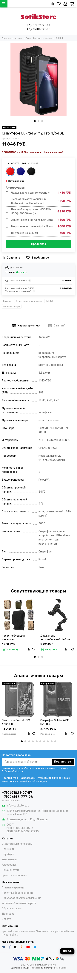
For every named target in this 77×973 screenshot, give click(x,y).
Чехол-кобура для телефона (13, 637)
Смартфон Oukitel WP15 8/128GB (55, 722)
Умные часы (9, 859)
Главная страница (13, 887)
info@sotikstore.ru (18, 805)
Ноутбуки (8, 854)
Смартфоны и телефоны (29, 301)
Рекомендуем (10, 870)
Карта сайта (49, 964)
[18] (31, 171)
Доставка (8, 913)
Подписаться (63, 761)
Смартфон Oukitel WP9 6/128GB (16, 722)
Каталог (7, 301)
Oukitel (49, 301)
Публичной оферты (12, 771)
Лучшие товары (11, 306)
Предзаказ (38, 244)
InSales (63, 967)
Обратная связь (12, 908)
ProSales (35, 967)
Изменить (21, 272)
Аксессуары (9, 864)
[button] (35, 121)
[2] (10, 171)
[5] (20, 171)
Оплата (6, 919)
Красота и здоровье (14, 875)
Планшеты (8, 849)
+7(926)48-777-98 (38, 29)
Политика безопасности (17, 892)
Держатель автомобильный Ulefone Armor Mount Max (55, 637)
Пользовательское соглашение (21, 898)
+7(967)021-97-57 (38, 25)
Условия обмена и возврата (19, 903)
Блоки (70, 931)
